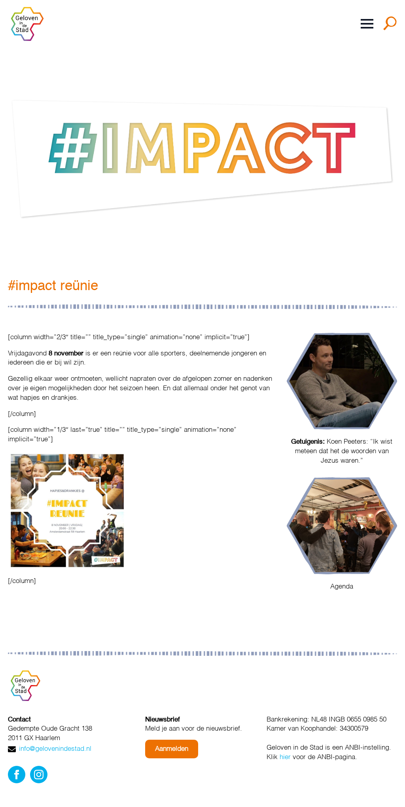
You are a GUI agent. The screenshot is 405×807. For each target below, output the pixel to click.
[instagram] (38, 774)
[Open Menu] (367, 23)
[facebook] (16, 774)
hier (285, 757)
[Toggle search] (391, 26)
